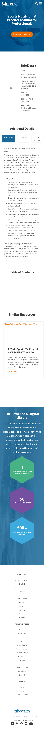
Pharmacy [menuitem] (22, 614)
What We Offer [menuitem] (22, 624)
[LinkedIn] (12, 723)
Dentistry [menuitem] (22, 602)
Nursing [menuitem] (22, 610)
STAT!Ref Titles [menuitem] (22, 667)
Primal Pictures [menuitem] (22, 649)
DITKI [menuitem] (22, 637)
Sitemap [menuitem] (26, 717)
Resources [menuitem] (22, 671)
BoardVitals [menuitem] (22, 634)
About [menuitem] (22, 681)
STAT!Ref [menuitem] (21, 660)
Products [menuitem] (22, 630)
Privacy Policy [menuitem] (15, 717)
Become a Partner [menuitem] (21, 695)
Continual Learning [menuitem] (22, 588)
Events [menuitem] (21, 691)
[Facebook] (21, 723)
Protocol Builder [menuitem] (22, 653)
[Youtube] (31, 723)
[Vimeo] (17, 723)
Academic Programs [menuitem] (22, 580)
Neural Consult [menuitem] (21, 645)
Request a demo (20, 34)
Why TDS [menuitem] (22, 687)
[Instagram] (26, 723)
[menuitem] (22, 596)
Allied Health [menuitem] (22, 599)
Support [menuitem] (22, 675)
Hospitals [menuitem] (22, 584)
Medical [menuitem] (22, 606)
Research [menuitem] (22, 618)
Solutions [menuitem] (22, 574)
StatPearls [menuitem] (22, 656)
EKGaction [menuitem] (22, 641)
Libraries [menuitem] (22, 592)
